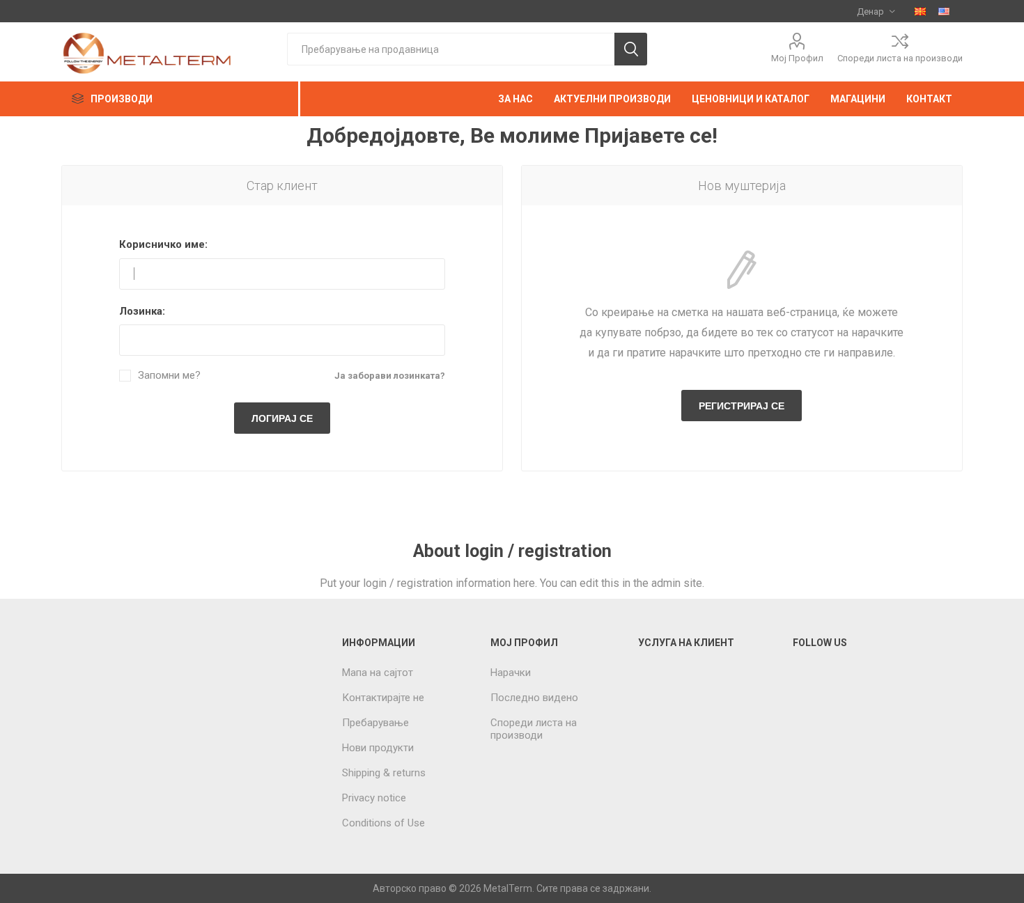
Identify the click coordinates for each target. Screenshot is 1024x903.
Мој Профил (797, 58)
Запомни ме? (169, 376)
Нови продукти (378, 747)
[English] (944, 11)
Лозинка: (142, 311)
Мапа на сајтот (377, 672)
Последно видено (534, 697)
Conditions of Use (383, 823)
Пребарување (375, 722)
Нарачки (510, 672)
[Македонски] (920, 11)
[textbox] (450, 49)
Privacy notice (374, 798)
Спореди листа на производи (900, 58)
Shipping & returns (384, 773)
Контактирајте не (383, 697)
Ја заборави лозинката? (389, 375)
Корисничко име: (163, 244)
